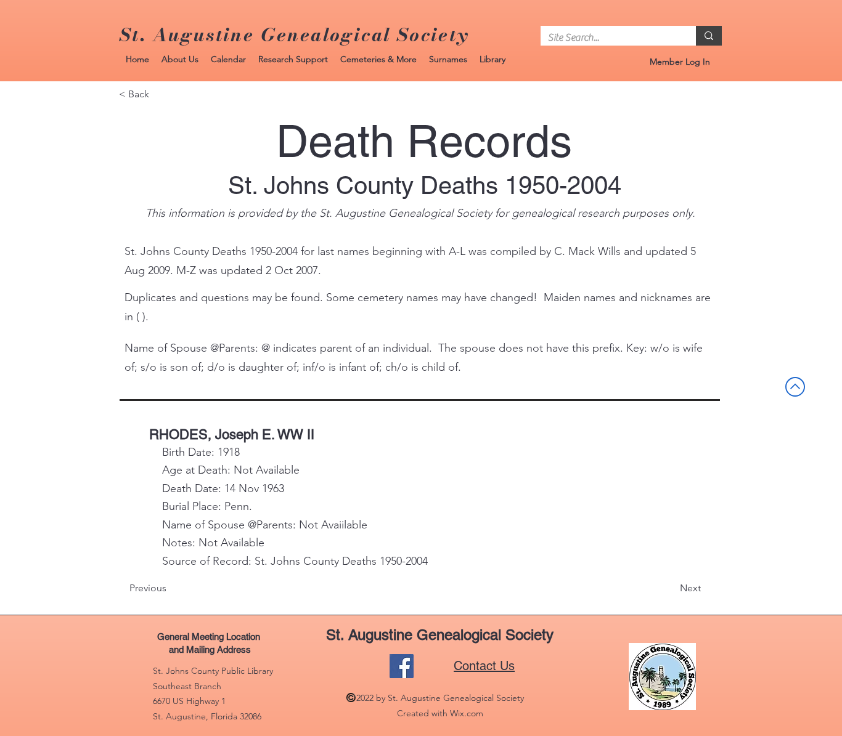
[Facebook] (402, 666)
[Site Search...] (709, 36)
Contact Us (484, 665)
